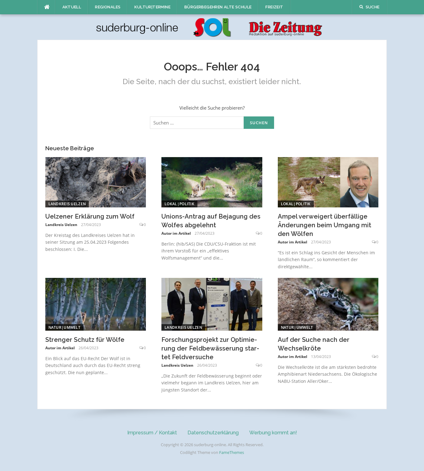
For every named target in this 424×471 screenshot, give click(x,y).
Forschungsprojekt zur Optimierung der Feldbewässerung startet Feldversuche (210, 348)
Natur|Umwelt (64, 327)
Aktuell (71, 7)
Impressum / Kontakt (152, 433)
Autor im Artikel (176, 233)
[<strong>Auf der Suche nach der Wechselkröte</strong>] (328, 304)
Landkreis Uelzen (67, 203)
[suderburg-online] (212, 27)
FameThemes (231, 452)
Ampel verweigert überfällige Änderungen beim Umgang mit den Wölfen (324, 225)
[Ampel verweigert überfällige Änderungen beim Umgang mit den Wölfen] (328, 182)
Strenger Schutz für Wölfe (84, 339)
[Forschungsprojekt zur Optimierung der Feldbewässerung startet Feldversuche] (211, 304)
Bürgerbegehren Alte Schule (217, 7)
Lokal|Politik (179, 203)
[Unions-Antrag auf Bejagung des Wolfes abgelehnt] (211, 182)
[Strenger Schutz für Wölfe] (95, 304)
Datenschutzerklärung (213, 433)
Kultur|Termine (152, 7)
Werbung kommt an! (273, 433)
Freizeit (274, 7)
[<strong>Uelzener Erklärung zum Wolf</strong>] (95, 182)
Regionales (107, 7)
